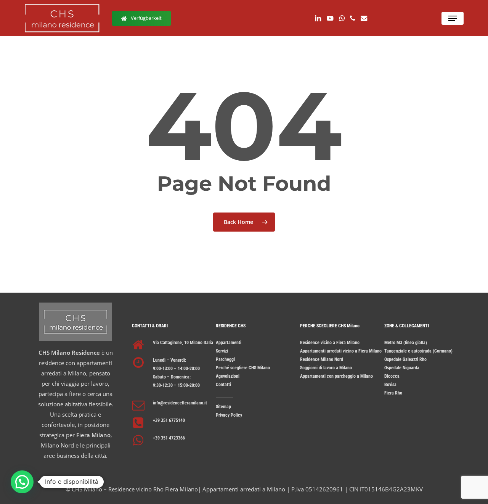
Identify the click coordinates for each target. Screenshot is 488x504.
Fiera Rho (393, 393)
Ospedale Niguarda (401, 367)
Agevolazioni (227, 376)
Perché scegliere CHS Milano (243, 367)
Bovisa (390, 384)
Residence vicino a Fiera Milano (330, 342)
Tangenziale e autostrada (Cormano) (418, 351)
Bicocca (392, 376)
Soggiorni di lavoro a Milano (326, 367)
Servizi (222, 351)
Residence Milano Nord (321, 359)
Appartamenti (228, 342)
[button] (452, 18)
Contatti (223, 384)
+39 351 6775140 (169, 420)
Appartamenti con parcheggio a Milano (336, 376)
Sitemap (223, 406)
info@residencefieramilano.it (180, 403)
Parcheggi (225, 359)
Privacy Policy (229, 415)
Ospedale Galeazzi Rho (405, 359)
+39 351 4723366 (169, 438)
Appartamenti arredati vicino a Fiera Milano (341, 351)
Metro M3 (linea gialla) (405, 342)
